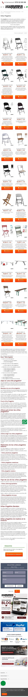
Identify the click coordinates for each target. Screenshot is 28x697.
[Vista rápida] (9, 52)
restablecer (10, 586)
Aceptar (4, 694)
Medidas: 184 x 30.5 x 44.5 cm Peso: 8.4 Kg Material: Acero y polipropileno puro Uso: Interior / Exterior (7, 276)
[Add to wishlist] (5, 52)
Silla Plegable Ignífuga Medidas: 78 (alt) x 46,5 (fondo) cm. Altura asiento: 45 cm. (21, 122)
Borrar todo (11, 591)
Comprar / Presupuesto (7, 64)
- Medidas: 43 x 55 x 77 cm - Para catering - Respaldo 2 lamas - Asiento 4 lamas (21, 184)
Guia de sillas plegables (15, 24)
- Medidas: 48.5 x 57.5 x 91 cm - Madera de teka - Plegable (7, 212)
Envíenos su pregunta (15, 554)
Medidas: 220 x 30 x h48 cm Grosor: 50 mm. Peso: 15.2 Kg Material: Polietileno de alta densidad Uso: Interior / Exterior (21, 305)
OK (18, 591)
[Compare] (7, 52)
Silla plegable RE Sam (7, 85)
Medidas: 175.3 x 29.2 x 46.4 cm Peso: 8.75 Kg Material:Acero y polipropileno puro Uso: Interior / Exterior (21, 276)
